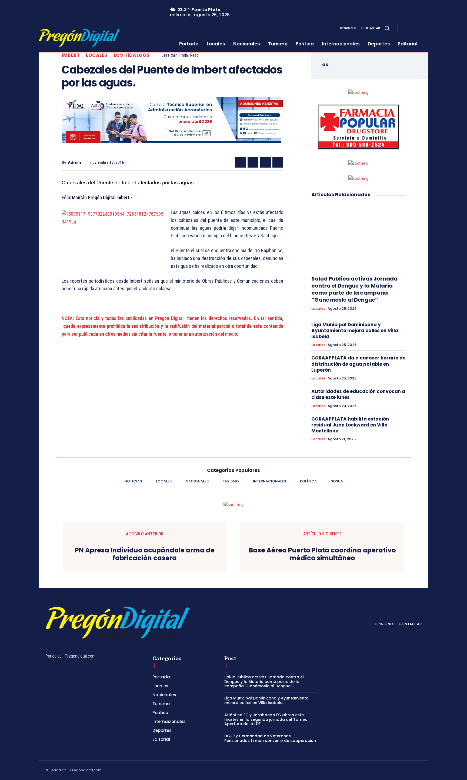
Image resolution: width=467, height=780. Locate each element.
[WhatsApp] (277, 162)
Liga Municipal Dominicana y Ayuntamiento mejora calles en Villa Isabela (354, 330)
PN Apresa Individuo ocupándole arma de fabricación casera (145, 554)
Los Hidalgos (132, 55)
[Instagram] (413, 28)
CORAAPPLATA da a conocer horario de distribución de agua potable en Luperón (358, 364)
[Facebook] (406, 28)
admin (74, 162)
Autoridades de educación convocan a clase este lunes (358, 394)
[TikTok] (381, 771)
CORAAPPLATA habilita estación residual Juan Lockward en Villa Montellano (350, 425)
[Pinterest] (265, 162)
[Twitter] (419, 28)
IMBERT (71, 55)
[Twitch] (394, 771)
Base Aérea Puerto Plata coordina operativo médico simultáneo (322, 554)
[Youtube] (426, 28)
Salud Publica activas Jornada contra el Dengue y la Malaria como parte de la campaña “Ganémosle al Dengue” (354, 289)
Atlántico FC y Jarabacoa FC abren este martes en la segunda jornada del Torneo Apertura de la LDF (266, 719)
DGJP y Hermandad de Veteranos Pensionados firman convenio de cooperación (270, 738)
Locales (97, 55)
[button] (387, 28)
